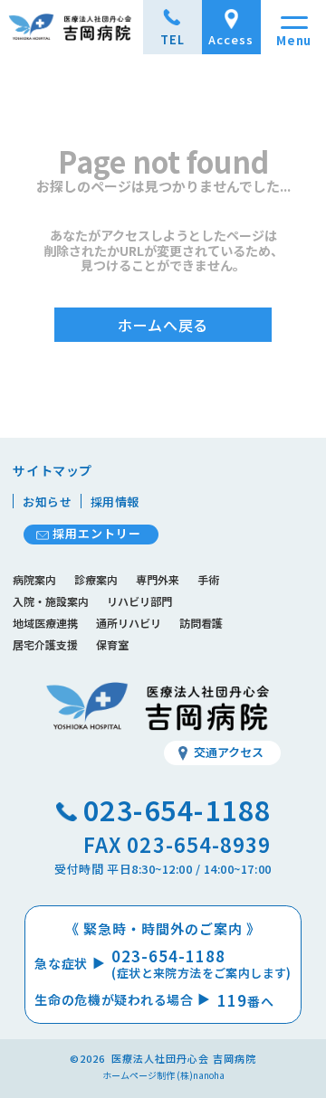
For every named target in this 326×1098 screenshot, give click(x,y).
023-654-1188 (177, 809)
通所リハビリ (128, 622)
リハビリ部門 (139, 601)
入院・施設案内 (51, 601)
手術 (208, 579)
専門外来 (157, 579)
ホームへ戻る (163, 325)
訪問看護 (201, 622)
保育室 (112, 644)
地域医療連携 (45, 622)
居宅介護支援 (45, 644)
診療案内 (96, 579)
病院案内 (34, 579)
